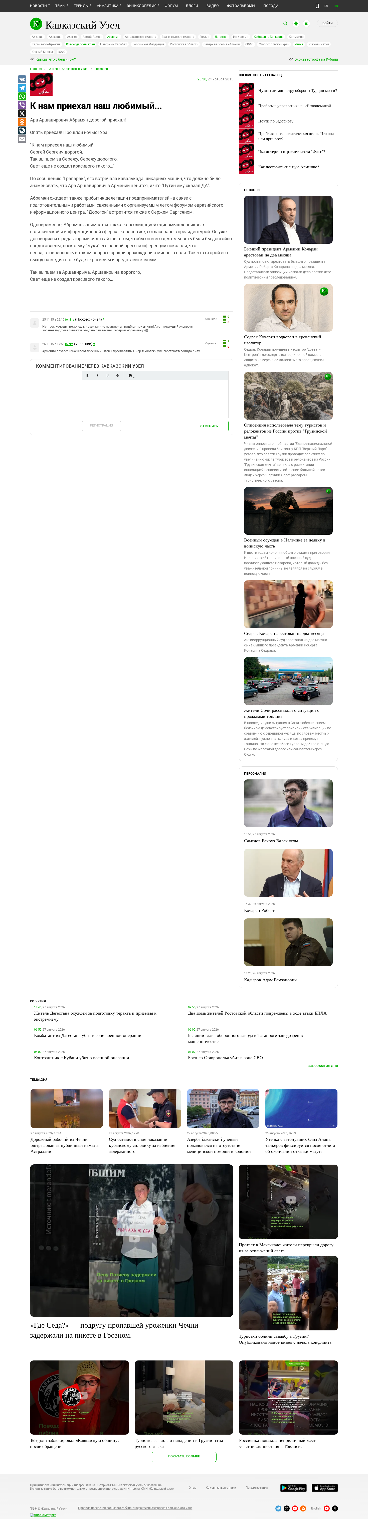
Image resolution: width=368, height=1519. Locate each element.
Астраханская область (140, 37)
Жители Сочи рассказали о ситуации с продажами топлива (281, 713)
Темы (60, 6)
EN (336, 6)
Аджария (55, 37)
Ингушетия (240, 37)
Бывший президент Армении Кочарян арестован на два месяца (281, 252)
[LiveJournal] (22, 130)
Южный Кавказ (42, 52)
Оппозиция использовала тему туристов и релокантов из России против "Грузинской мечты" (285, 431)
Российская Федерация (148, 44)
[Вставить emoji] (130, 375)
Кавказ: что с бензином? (55, 59)
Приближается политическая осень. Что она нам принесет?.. (296, 136)
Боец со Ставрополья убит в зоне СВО (225, 1057)
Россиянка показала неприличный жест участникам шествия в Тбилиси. (277, 1443)
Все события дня (323, 1066)
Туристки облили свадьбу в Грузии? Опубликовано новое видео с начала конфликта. (286, 1339)
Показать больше (184, 1456)
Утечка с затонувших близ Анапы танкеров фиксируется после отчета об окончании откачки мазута (300, 1145)
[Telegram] (22, 88)
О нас (192, 1487)
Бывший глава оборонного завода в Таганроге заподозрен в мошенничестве (245, 1038)
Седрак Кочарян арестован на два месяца (284, 633)
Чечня (299, 44)
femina (69, 319)
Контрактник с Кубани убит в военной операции (81, 1057)
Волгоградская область (178, 37)
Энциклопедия (141, 6)
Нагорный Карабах (113, 44)
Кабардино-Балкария (269, 37)
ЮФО (61, 52)
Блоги (192, 6)
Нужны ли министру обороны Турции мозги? (297, 90)
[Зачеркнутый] (117, 375)
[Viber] (22, 105)
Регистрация (101, 425)
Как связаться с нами (221, 1487)
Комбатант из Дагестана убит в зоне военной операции (87, 1035)
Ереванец (101, 69)
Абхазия (37, 37)
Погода (270, 6)
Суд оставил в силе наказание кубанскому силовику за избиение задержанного (142, 1145)
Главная (36, 69)
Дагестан (221, 37)
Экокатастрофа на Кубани (316, 59)
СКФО (249, 44)
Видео (213, 6)
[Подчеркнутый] (107, 375)
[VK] (22, 79)
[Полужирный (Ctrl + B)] (87, 375)
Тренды (81, 6)
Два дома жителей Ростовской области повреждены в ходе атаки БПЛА (257, 1013)
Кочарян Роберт (259, 910)
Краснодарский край (80, 44)
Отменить (209, 426)
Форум (171, 6)
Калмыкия (296, 37)
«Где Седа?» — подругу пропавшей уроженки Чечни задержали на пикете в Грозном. (114, 1330)
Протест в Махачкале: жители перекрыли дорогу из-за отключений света (286, 1247)
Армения (113, 37)
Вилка (69, 344)
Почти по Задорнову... (277, 120)
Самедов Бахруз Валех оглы (271, 841)
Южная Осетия (319, 44)
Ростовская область (184, 44)
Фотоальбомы (241, 6)
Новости (38, 6)
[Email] (22, 139)
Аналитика (107, 6)
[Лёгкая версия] (317, 6)
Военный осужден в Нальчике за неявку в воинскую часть (284, 543)
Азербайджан (92, 37)
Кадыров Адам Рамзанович (270, 980)
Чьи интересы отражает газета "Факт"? (291, 151)
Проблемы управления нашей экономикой (294, 105)
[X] (22, 113)
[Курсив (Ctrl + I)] (97, 375)
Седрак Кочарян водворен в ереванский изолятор (282, 340)
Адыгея (72, 37)
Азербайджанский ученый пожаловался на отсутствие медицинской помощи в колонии (219, 1145)
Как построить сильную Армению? (288, 166)
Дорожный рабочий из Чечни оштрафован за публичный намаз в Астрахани (65, 1145)
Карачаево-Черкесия (46, 44)
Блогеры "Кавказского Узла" (68, 69)
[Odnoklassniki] (22, 122)
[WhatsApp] (22, 96)
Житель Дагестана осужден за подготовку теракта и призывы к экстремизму (95, 1016)
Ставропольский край (274, 44)
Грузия (204, 37)
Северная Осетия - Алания (222, 44)
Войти (327, 23)
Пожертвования (257, 1487)
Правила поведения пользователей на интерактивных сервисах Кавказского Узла (135, 1508)
